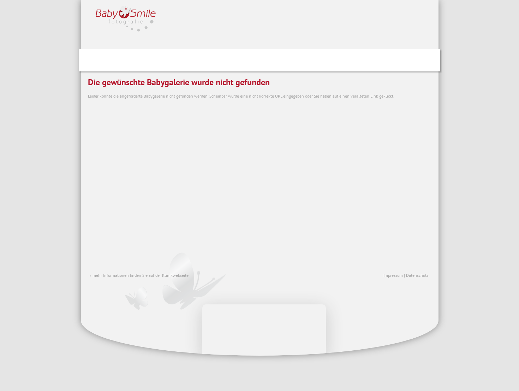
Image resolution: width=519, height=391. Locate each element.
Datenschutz (417, 275)
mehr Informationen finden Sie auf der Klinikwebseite (141, 275)
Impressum (393, 275)
